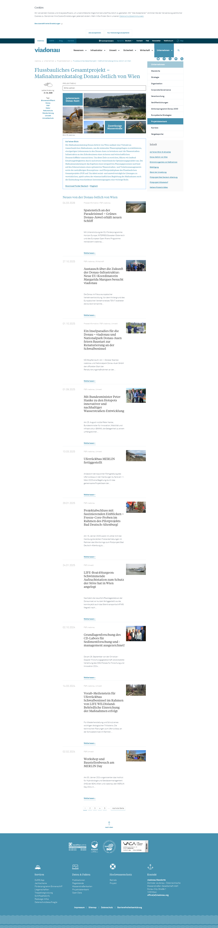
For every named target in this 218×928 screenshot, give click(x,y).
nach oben (109, 827)
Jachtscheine (41, 883)
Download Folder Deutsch (76, 186)
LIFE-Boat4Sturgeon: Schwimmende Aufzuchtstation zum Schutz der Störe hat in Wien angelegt (104, 579)
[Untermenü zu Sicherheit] (136, 50)
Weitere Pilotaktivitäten (159, 187)
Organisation (156, 84)
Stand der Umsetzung (158, 172)
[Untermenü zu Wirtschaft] (152, 50)
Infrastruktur (96, 50)
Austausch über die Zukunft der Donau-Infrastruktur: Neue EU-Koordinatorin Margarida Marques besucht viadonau (103, 276)
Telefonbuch (168, 41)
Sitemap (93, 908)
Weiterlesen (89, 253)
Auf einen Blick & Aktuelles (160, 152)
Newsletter (156, 41)
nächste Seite (118, 808)
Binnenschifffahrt (48, 100)
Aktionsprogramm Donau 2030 (164, 109)
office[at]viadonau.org (158, 895)
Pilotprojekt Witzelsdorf (159, 182)
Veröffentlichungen (159, 103)
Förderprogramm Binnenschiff (48, 886)
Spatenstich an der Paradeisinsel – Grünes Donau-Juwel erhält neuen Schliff (103, 215)
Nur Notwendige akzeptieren (118, 33)
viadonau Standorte (156, 880)
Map (181, 41)
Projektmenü (69, 83)
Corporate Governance (161, 90)
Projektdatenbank (64, 61)
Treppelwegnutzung (44, 893)
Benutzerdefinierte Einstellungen (47, 24)
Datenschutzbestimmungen (131, 16)
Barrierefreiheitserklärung (129, 908)
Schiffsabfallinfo (42, 896)
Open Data (77, 893)
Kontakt (140, 41)
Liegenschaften (42, 890)
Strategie (155, 77)
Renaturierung (48, 113)
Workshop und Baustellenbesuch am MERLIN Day (99, 762)
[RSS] (181, 59)
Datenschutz (107, 908)
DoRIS (51, 41)
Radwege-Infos (42, 899)
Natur (48, 108)
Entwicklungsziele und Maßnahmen (163, 162)
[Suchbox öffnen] (178, 50)
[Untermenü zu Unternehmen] (172, 50)
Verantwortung (157, 96)
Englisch (94, 186)
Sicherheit (128, 50)
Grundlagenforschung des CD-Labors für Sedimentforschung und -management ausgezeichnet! (104, 640)
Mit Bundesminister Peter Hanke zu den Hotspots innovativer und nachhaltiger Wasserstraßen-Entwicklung (104, 404)
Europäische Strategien (161, 115)
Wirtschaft (145, 50)
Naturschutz (48, 111)
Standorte (155, 71)
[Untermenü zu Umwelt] (119, 50)
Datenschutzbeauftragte (46, 902)
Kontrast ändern (107, 41)
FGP (48, 105)
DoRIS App (39, 880)
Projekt (113, 883)
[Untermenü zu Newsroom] (86, 50)
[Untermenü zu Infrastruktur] (105, 50)
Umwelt (112, 50)
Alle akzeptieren (95, 33)
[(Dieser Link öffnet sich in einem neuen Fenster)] (158, 59)
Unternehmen (163, 50)
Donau (48, 103)
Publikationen (78, 880)
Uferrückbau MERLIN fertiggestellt (99, 460)
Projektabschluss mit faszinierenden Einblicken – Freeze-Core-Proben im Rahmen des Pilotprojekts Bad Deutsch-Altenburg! (104, 517)
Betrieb (113, 880)
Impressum (79, 908)
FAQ (147, 41)
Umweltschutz (48, 118)
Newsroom (79, 50)
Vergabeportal (157, 134)
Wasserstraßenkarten (82, 886)
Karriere (71, 41)
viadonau (40, 41)
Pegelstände (78, 883)
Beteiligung (154, 167)
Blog (61, 41)
